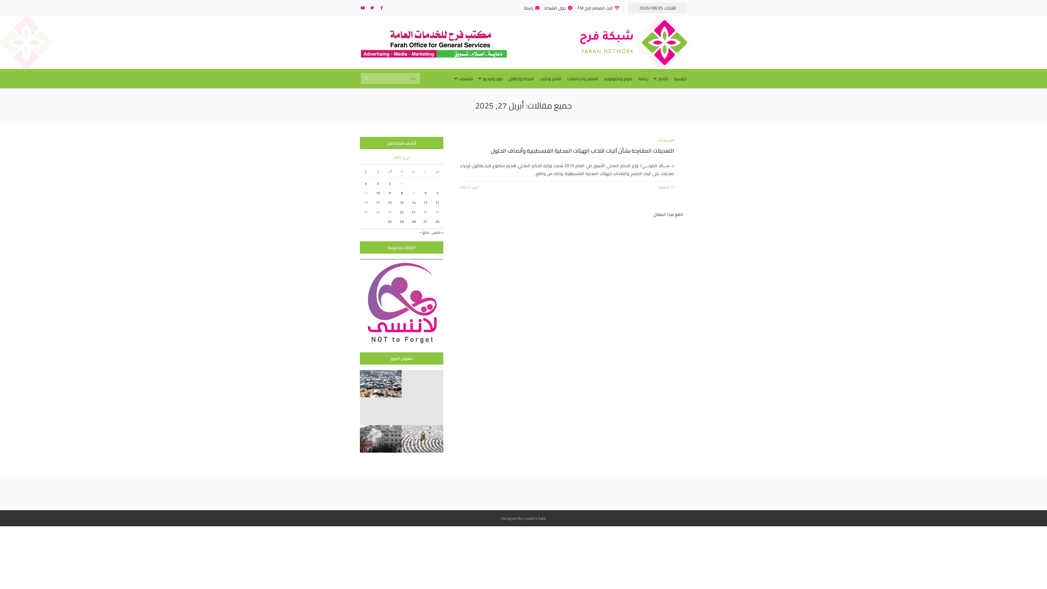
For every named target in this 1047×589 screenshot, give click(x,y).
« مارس (437, 232)
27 (425, 221)
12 (437, 202)
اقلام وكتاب (665, 140)
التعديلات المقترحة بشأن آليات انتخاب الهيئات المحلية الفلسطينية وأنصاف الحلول (582, 151)
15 (402, 202)
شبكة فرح (606, 38)
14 (414, 202)
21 (414, 212)
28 (414, 221)
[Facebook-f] (381, 8)
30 (390, 221)
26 (437, 221)
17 (378, 202)
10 (378, 193)
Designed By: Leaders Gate (523, 518)
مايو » (424, 232)
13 (425, 202)
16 (390, 202)
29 (402, 221)
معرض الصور (402, 358)
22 (402, 212)
